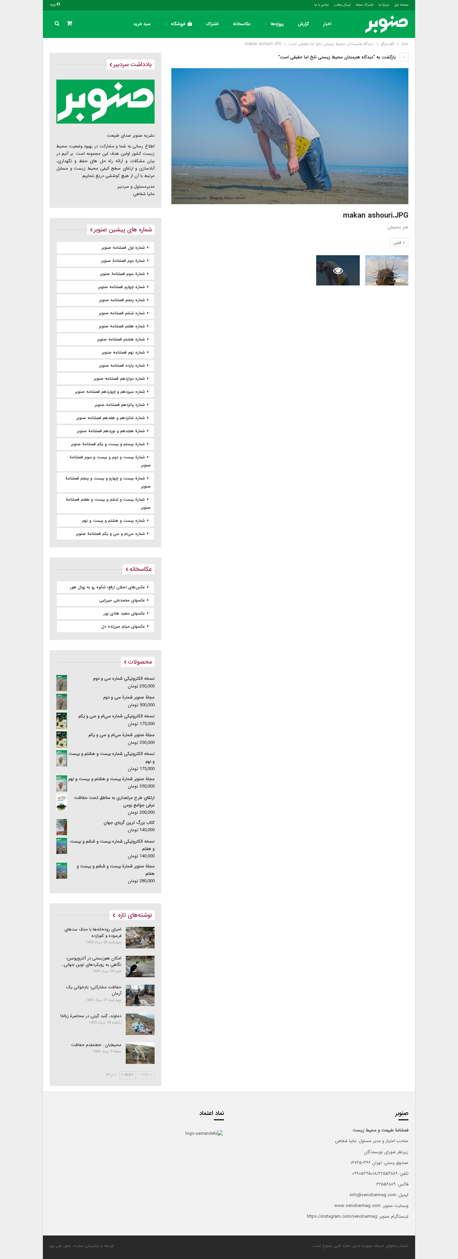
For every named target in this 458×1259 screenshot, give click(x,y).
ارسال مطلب (342, 4)
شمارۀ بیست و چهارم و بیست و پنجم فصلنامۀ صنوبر (108, 482)
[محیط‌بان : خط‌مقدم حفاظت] (140, 1053)
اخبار (327, 24)
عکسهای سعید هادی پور (124, 613)
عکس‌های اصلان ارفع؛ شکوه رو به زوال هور (107, 587)
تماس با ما (321, 4)
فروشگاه (178, 24)
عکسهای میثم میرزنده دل (123, 626)
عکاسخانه (241, 24)
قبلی (398, 242)
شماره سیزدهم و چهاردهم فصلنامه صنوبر (110, 392)
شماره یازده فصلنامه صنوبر (122, 365)
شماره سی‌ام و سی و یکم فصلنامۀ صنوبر (110, 534)
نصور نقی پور (60, 1246)
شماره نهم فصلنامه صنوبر (123, 352)
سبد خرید (142, 24)
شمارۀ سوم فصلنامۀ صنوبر (122, 274)
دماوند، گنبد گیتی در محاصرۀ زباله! (90, 1016)
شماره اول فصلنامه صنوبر (123, 247)
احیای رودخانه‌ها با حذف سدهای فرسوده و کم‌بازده (92, 932)
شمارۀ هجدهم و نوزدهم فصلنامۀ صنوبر (111, 431)
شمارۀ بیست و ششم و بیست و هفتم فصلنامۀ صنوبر (108, 503)
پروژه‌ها (277, 24)
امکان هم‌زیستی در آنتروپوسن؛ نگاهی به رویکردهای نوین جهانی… (91, 961)
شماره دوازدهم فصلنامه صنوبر (119, 378)
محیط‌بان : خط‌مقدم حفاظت (96, 1044)
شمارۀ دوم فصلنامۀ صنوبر (123, 261)
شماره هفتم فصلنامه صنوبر (122, 326)
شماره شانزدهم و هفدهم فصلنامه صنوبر (110, 418)
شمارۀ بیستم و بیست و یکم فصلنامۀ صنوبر (108, 444)
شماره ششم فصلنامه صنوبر (122, 313)
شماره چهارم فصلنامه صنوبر (121, 287)
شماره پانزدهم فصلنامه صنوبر (120, 405)
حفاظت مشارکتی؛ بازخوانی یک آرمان (93, 990)
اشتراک (212, 24)
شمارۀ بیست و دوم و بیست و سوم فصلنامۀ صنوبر (110, 461)
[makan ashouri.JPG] (386, 270)
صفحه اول (401, 4)
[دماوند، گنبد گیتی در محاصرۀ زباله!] (140, 1024)
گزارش (303, 24)
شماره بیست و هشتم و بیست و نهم (113, 521)
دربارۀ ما (384, 4)
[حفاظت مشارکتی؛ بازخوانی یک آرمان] (140, 995)
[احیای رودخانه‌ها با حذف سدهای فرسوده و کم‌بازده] (140, 937)
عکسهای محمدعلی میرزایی (122, 600)
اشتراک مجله (365, 4)
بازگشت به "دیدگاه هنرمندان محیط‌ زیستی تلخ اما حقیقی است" (337, 57)
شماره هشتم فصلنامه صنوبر (121, 339)
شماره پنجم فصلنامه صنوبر (122, 300)
